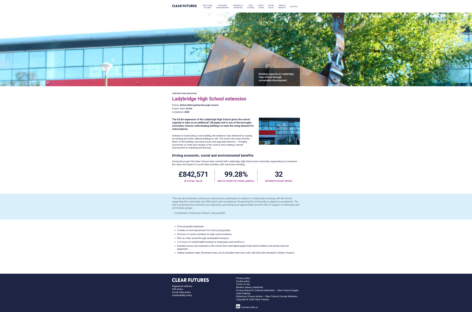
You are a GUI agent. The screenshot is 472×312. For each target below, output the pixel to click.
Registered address (182, 286)
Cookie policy (243, 281)
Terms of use (243, 284)
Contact (294, 6)
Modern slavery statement (249, 287)
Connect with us (249, 307)
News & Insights (282, 6)
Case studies (250, 6)
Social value (271, 6)
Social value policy (181, 292)
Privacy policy (243, 278)
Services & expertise (238, 6)
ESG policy (177, 289)
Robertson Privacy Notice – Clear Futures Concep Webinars (267, 296)
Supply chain (261, 6)
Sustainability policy (182, 295)
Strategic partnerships (222, 6)
